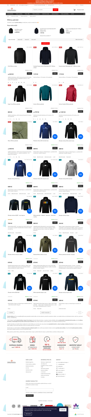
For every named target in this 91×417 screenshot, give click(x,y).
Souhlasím (62, 409)
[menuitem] (10, 14)
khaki (13, 271)
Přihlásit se (30, 395)
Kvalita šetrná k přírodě (45, 373)
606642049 (60, 366)
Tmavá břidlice (18, 233)
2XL (18, 82)
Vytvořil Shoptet (80, 414)
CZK (76, 5)
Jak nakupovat (51, 5)
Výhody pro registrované (39, 5)
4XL (24, 82)
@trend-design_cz (62, 374)
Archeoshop (50, 400)
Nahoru (11, 312)
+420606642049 (61, 364)
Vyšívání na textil (29, 370)
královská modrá (48, 157)
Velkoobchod (28, 372)
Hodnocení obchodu (45, 375)
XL (16, 82)
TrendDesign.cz (61, 368)
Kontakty (43, 377)
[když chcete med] (41, 406)
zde (50, 410)
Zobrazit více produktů (45, 35)
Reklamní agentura (29, 362)
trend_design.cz (61, 370)
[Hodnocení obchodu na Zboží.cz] (50, 406)
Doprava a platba (44, 370)
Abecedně (34, 39)
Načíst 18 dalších (45, 312)
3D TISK (27, 368)
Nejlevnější (20, 39)
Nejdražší (27, 39)
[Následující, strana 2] (80, 312)
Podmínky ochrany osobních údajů (46, 366)
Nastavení (28, 414)
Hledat (55, 9)
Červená (71, 233)
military (51, 271)
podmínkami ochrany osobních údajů (45, 392)
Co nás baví (43, 372)
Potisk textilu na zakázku (31, 364)
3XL (21, 82)
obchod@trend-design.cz (63, 362)
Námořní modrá (40, 157)
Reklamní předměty (30, 366)
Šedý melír (68, 157)
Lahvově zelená (46, 271)
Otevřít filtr (45, 43)
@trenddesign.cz (61, 376)
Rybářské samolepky (42, 400)
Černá (34, 157)
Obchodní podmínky (45, 368)
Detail (29, 73)
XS (8, 82)
